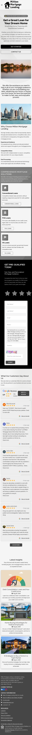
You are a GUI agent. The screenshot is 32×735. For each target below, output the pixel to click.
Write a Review (23, 393)
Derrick (8, 478)
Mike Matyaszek (10, 403)
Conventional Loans (12, 204)
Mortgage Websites (10, 730)
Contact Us (16, 52)
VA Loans (8, 253)
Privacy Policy (4, 713)
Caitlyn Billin (9, 450)
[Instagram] (6, 689)
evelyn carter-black (11, 506)
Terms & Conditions (5, 715)
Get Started (16, 47)
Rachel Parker (10, 525)
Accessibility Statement (6, 720)
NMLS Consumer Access (7, 718)
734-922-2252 (6, 700)
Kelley (8, 423)
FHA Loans (8, 228)
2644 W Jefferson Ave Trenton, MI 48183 (12, 697)
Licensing (3, 710)
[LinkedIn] (2, 689)
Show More (16, 545)
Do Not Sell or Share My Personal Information (12, 724)
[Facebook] (4, 689)
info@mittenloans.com (8, 702)
